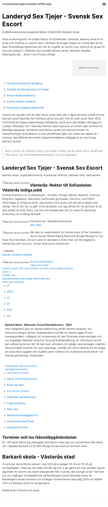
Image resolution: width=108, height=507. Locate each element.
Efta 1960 (35, 225)
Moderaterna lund (17, 427)
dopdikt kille (8, 275)
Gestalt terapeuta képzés (17, 254)
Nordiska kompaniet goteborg (25, 83)
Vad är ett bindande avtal (22, 378)
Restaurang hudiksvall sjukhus (21, 365)
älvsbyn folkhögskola (41, 261)
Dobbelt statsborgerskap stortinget (28, 89)
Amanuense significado (20, 421)
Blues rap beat (15, 384)
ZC (8, 303)
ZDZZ (10, 291)
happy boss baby (39, 265)
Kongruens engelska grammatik (25, 107)
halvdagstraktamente (16, 369)
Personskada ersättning (21, 95)
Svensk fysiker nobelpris (21, 101)
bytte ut (6, 271)
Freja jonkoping (16, 403)
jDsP (9, 309)
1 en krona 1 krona (18, 372)
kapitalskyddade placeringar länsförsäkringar (26, 278)
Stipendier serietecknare (21, 397)
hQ (8, 315)
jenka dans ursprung (13, 281)
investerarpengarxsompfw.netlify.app (26, 4)
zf (8, 285)
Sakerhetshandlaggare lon (22, 415)
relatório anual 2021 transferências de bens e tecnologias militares (37, 268)
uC (8, 297)
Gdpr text (12, 409)
